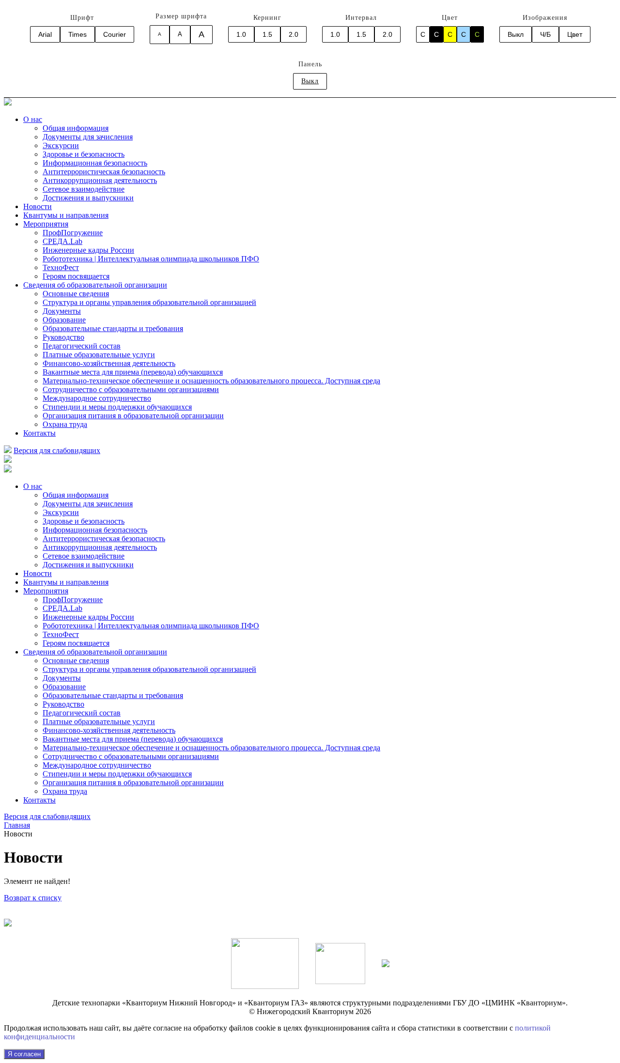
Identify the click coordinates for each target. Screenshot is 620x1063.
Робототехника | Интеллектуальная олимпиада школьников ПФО (151, 259)
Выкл (516, 34)
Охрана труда (65, 424)
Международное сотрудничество (97, 398)
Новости (37, 206)
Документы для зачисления (88, 137)
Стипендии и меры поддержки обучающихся (117, 407)
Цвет (574, 34)
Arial (45, 34)
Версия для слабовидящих (57, 450)
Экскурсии (61, 145)
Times (77, 34)
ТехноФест (61, 267)
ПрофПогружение (73, 232)
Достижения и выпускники (88, 198)
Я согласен (24, 1054)
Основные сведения (76, 293)
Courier (114, 34)
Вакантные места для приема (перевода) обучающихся (133, 372)
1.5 (267, 34)
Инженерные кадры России (88, 250)
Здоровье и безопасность (83, 154)
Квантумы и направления (65, 215)
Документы (62, 311)
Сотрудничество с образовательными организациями (131, 389)
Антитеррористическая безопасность (104, 171)
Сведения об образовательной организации (95, 285)
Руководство (63, 337)
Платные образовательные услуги (99, 354)
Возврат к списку (33, 898)
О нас (32, 119)
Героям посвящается (76, 276)
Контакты (39, 433)
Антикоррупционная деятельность (100, 180)
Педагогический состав (82, 346)
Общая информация (75, 128)
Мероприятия (45, 224)
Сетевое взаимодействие (83, 189)
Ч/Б (545, 34)
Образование (64, 320)
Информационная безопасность (95, 163)
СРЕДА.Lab (62, 241)
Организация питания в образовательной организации (133, 415)
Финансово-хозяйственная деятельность (109, 363)
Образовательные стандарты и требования (113, 328)
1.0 (241, 34)
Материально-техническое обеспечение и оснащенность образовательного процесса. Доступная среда (211, 381)
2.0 (293, 34)
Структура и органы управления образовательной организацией (149, 302)
